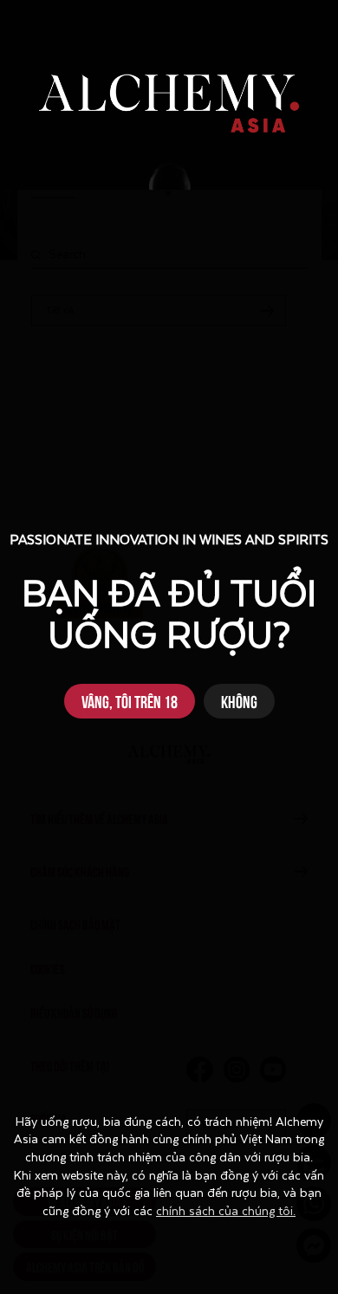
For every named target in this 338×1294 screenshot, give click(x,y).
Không (239, 701)
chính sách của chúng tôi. (226, 1212)
